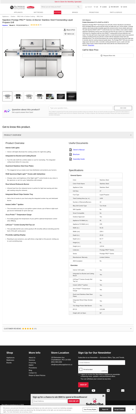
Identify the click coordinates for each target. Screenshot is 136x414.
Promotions (94, 12)
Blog (30, 370)
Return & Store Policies (37, 375)
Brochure (76, 154)
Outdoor (13, 16)
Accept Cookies (119, 409)
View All (71, 96)
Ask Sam (123, 108)
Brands (75, 12)
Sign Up (83, 385)
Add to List (70, 34)
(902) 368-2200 (56, 362)
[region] (68, 409)
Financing (32, 363)
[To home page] (22, 7)
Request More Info (109, 55)
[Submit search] (78, 7)
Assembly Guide (79, 159)
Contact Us (33, 373)
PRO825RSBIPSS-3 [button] (22, 25)
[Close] (133, 409)
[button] (86, 7)
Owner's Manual (79, 150)
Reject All (105, 409)
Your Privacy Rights (90, 409)
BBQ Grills (40, 16)
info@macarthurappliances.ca (61, 364)
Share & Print (71, 30)
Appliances (18, 12)
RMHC (31, 365)
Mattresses (38, 12)
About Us (32, 357)
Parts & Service (116, 12)
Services (32, 360)
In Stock (57, 12)
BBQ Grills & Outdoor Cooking (26, 16)
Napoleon (5, 25)
